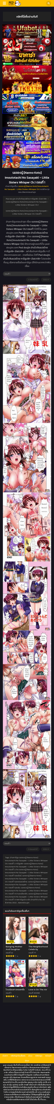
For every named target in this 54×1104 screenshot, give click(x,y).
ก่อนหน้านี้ (33, 279)
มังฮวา (5, 1055)
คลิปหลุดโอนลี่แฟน (18, 1055)
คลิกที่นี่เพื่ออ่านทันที (27, 16)
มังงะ (30, 1055)
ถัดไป (45, 279)
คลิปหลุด (38, 1055)
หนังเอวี (48, 1055)
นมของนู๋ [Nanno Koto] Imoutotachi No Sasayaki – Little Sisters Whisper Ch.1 (27, 188)
